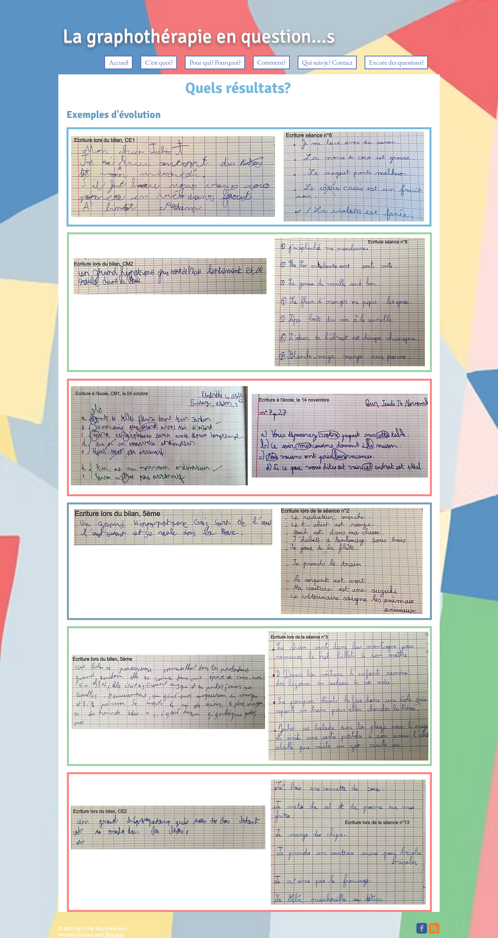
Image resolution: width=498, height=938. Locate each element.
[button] (158, 62)
